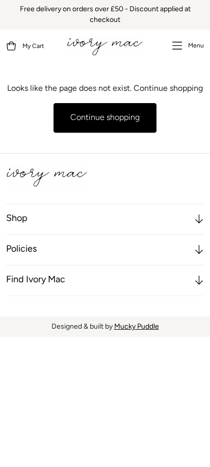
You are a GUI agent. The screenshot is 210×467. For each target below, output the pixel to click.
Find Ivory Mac (35, 280)
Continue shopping (105, 118)
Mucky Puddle (136, 327)
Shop (17, 219)
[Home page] (105, 46)
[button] (25, 46)
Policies (21, 249)
